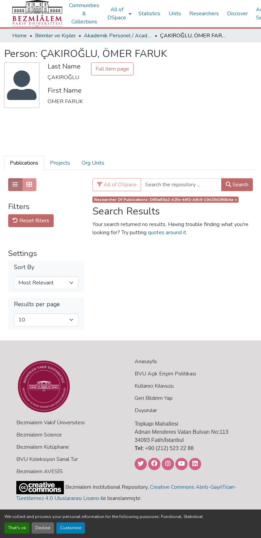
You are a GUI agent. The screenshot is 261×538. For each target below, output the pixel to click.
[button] (37, 13)
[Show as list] (15, 184)
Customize (70, 528)
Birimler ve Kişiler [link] (55, 35)
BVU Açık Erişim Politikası (165, 373)
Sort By (24, 267)
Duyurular (146, 410)
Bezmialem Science (39, 435)
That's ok (17, 528)
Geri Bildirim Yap (154, 398)
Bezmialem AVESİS (39, 471)
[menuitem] (119, 13)
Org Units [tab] (93, 163)
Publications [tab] (24, 163)
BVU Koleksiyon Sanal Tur (47, 459)
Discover (237, 13)
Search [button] (239, 184)
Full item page (112, 69)
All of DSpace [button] (116, 13)
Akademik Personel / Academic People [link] (118, 35)
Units (175, 13)
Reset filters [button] (33, 220)
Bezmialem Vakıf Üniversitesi (50, 422)
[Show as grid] (29, 184)
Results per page (37, 304)
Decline (42, 528)
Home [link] (19, 35)
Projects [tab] (60, 163)
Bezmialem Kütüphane (42, 447)
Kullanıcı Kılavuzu (154, 386)
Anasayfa (146, 361)
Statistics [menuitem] (149, 13)
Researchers (204, 13)
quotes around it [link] (167, 232)
